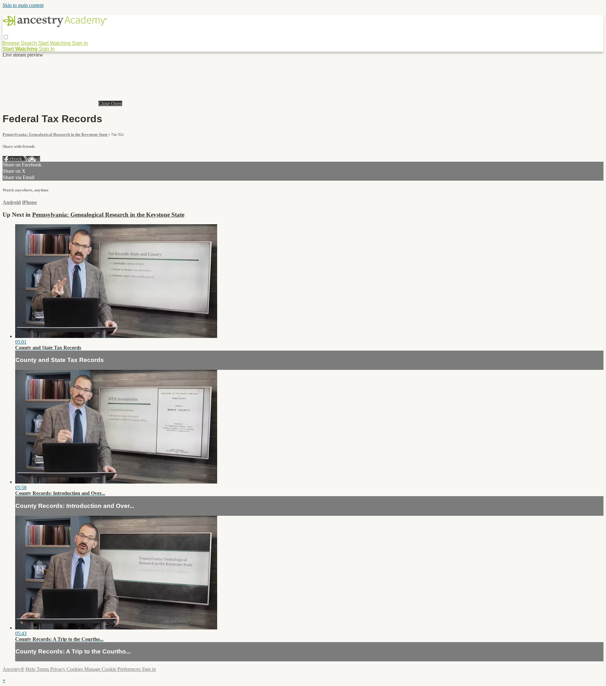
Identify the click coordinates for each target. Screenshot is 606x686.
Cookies (75, 669)
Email (34, 158)
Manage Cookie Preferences (113, 669)
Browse (12, 43)
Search (29, 43)
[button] (6, 37)
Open (116, 103)
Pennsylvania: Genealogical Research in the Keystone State (56, 134)
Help (31, 669)
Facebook (13, 158)
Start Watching (55, 43)
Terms (43, 669)
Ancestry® (13, 669)
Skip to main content (23, 5)
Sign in (80, 43)
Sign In (47, 48)
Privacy (58, 669)
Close (104, 103)
